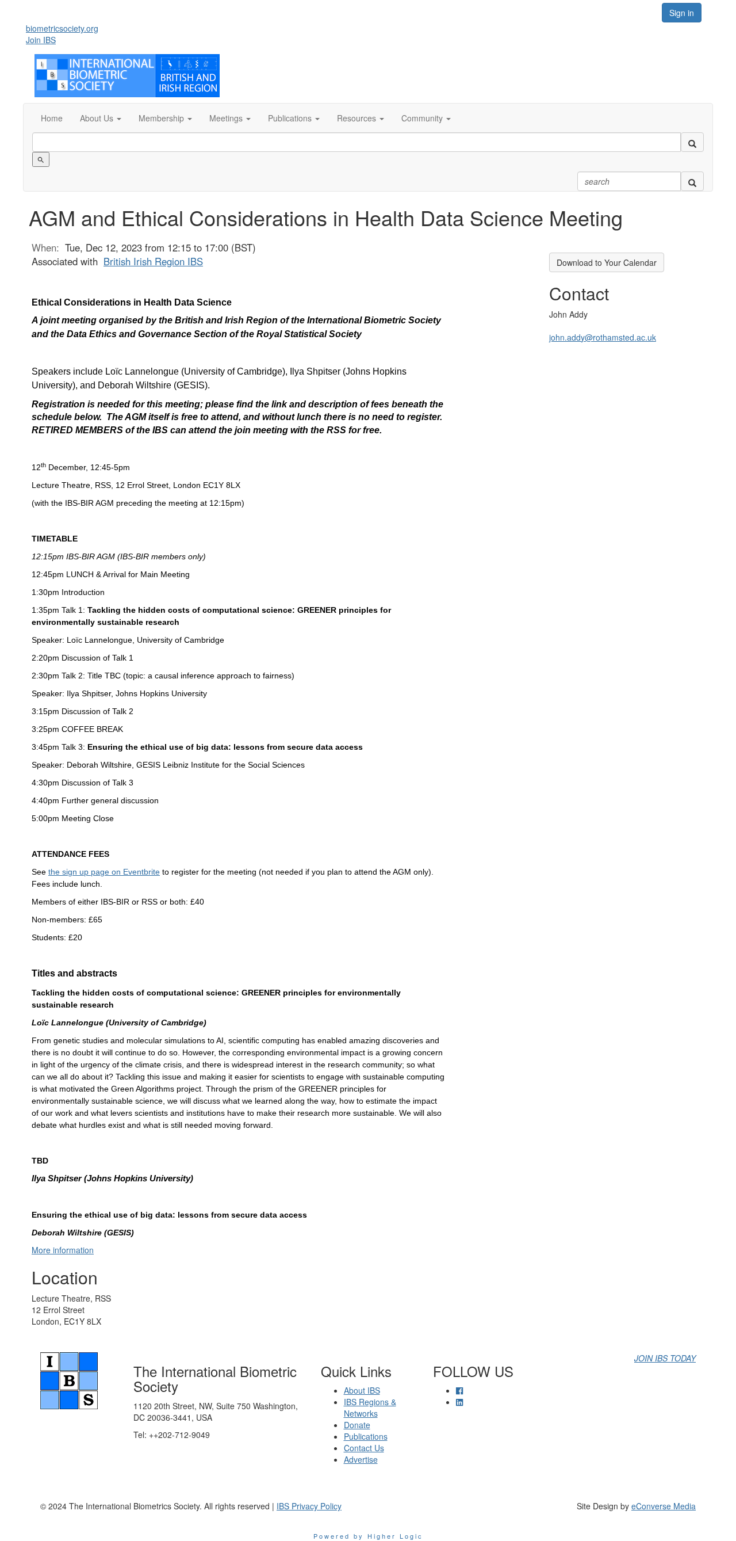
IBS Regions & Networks (370, 1407)
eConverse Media (663, 1506)
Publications (366, 1436)
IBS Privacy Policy (309, 1506)
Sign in (681, 12)
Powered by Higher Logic (368, 1535)
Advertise (361, 1459)
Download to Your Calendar (607, 262)
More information (63, 1250)
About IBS (362, 1390)
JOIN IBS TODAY (665, 1358)
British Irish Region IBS (153, 261)
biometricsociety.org (62, 28)
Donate (357, 1425)
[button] (100, 118)
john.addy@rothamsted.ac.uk (602, 337)
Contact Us (364, 1448)
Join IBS (41, 39)
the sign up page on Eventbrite (104, 871)
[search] (692, 142)
